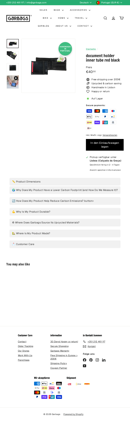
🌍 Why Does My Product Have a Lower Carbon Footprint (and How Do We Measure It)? (65, 190)
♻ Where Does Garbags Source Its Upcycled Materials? (45, 222)
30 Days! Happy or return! (64, 341)
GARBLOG (43, 26)
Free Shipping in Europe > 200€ (64, 357)
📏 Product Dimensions (26, 181)
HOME (62, 18)
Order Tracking (25, 346)
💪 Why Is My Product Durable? (31, 211)
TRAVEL (80, 18)
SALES (43, 10)
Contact (22, 341)
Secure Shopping (59, 346)
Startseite (91, 49)
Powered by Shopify (73, 414)
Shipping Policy (58, 363)
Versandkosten (110, 135)
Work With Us (25, 355)
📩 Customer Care (23, 244)
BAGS (57, 10)
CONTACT (84, 26)
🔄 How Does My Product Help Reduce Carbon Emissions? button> (53, 201)
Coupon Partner (58, 368)
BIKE (46, 18)
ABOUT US (62, 26)
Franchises (23, 360)
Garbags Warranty (59, 350)
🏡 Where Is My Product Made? (31, 233)
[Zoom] (48, 66)
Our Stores (23, 350)
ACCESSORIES (79, 10)
